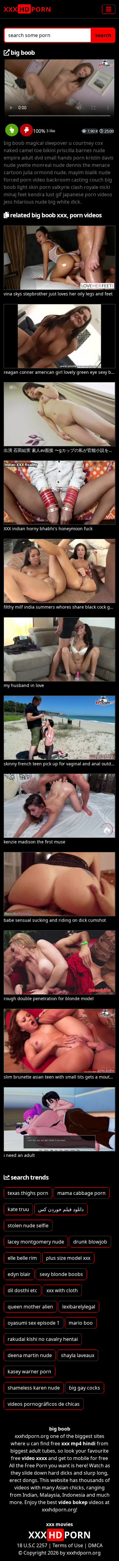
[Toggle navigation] (108, 9)
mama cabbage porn (81, 1193)
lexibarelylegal (78, 1306)
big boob (59, 1428)
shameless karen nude (34, 1387)
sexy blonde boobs (61, 1274)
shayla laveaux (77, 1355)
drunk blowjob (90, 1241)
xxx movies (59, 1524)
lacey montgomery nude (36, 1241)
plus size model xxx (68, 1258)
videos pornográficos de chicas (44, 1404)
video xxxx (34, 1458)
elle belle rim (22, 1258)
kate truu (18, 1209)
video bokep (73, 1502)
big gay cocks (84, 1387)
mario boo (81, 1322)
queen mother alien (30, 1306)
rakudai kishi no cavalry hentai (43, 1339)
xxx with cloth (62, 1290)
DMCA (95, 1545)
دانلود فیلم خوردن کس (61, 1209)
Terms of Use (67, 1545)
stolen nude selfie (28, 1225)
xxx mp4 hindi (78, 1443)
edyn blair (19, 1274)
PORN (27, 8)
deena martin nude (30, 1355)
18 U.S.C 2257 (32, 1545)
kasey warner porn (29, 1371)
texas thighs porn (28, 1193)
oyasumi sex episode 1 (34, 1322)
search (103, 35)
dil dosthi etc (22, 1290)
